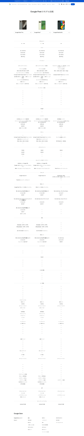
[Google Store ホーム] (10, 4)
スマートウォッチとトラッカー (22, 4)
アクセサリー (44, 4)
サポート (53, 4)
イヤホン (29, 4)
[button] (59, 4)
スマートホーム (34, 4)
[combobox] (23, 32)
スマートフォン (14, 4)
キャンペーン (49, 4)
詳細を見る (67, 1)
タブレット (39, 4)
